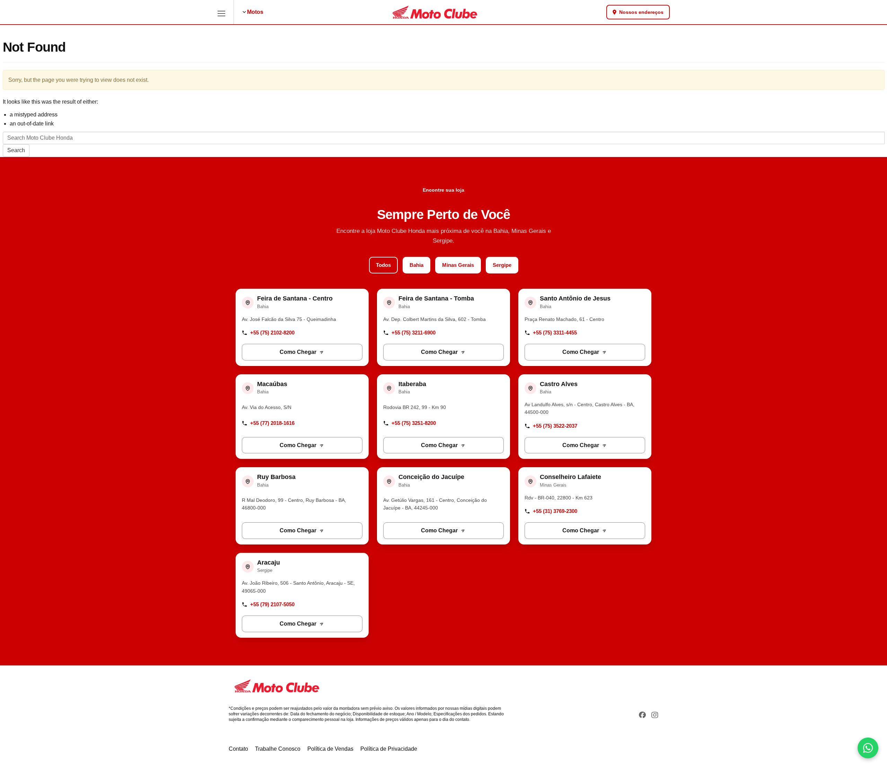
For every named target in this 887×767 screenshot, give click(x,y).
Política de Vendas (330, 749)
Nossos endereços (641, 12)
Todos (383, 265)
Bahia (416, 265)
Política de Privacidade (388, 749)
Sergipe (502, 265)
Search (16, 150)
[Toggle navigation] (221, 12)
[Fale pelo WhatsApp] (868, 748)
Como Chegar (298, 352)
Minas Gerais (458, 265)
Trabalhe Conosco (277, 749)
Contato (238, 749)
